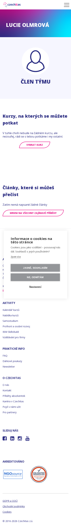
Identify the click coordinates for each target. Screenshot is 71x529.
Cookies (7, 511)
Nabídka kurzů (11, 315)
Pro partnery (10, 412)
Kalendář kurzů (11, 310)
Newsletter (9, 366)
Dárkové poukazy (12, 361)
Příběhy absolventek (14, 395)
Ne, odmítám (35, 277)
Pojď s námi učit (12, 406)
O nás (6, 385)
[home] (31, 4)
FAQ (5, 355)
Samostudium (10, 320)
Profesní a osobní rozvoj (16, 326)
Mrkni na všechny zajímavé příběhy (33, 213)
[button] (65, 4)
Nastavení (35, 286)
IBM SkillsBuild (11, 331)
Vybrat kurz (34, 144)
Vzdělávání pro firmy (14, 337)
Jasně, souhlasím (35, 267)
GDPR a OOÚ (10, 500)
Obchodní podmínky (14, 506)
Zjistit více (16, 256)
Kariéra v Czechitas (13, 401)
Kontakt (7, 390)
